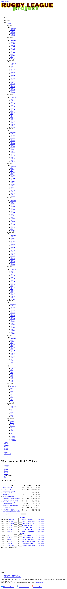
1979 (11, 297)
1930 (11, 133)
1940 (11, 168)
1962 (11, 242)
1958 (11, 226)
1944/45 (12, 181)
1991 (11, 343)
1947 (11, 188)
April (11, 429)
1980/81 (12, 307)
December (13, 440)
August (12, 434)
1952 (11, 208)
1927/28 (12, 121)
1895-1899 (10, 25)
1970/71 (12, 272)
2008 (11, 380)
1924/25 (12, 112)
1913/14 (12, 75)
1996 (11, 357)
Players (6, 446)
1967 (11, 257)
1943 (11, 177)
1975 (11, 286)
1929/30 (12, 127)
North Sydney (32, 541)
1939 (11, 160)
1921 (11, 102)
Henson (30, 529)
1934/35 (12, 147)
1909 (11, 57)
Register (7, 1)
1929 (11, 125)
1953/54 (12, 212)
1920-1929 (10, 94)
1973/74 (12, 281)
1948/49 (12, 193)
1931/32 (12, 138)
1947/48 (12, 190)
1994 (11, 352)
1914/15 (12, 78)
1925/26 (12, 115)
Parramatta (25, 527)
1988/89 (12, 330)
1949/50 (12, 196)
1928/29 (12, 124)
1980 (11, 305)
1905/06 (12, 49)
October (12, 437)
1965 (11, 251)
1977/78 (12, 293)
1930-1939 (10, 129)
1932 (11, 139)
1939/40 (12, 161)
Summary (6, 465)
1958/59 (12, 227)
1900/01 (12, 42)
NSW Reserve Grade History (11, 575)
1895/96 (12, 30)
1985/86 (12, 322)
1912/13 (12, 72)
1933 (11, 142)
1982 (11, 311)
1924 (11, 111)
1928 (11, 122)
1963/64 (12, 247)
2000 (11, 368)
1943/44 (12, 178)
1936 (11, 151)
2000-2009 (10, 364)
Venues (6, 452)
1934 (11, 145)
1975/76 (12, 287)
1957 (11, 223)
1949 (11, 194)
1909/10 (12, 58)
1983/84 (12, 316)
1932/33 (12, 141)
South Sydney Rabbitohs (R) (10, 500)
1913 (11, 73)
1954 (11, 214)
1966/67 (12, 256)
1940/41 (12, 169)
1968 (11, 260)
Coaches (6, 448)
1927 (11, 120)
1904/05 (12, 48)
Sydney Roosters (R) (8, 496)
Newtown (10, 529)
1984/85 (12, 319)
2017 (11, 398)
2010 (11, 388)
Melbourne (11, 519)
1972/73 (12, 278)
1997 (11, 359)
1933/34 (12, 144)
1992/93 (12, 347)
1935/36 (12, 150)
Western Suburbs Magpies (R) (10, 502)
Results (6, 443)
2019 (11, 401)
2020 (11, 407)
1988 (11, 329)
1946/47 (12, 187)
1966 (11, 254)
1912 (11, 70)
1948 (11, 191)
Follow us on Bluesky (8, 587)
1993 (11, 349)
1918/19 (12, 90)
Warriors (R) (6, 494)
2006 (11, 377)
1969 (11, 263)
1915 (11, 79)
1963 (11, 245)
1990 (11, 340)
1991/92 (12, 344)
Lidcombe (31, 539)
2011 (11, 389)
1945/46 (12, 184)
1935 (11, 148)
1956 (11, 220)
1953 (11, 211)
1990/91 (12, 341)
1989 (11, 332)
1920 (11, 99)
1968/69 (12, 262)
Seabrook (30, 519)
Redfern (30, 525)
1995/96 (12, 356)
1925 (11, 114)
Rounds (6, 472)
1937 (11, 154)
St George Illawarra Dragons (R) (11, 505)
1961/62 (12, 241)
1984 (11, 317)
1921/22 (12, 103)
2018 (11, 400)
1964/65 (12, 250)
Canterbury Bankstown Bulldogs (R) (12, 498)
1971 (11, 274)
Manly (23, 521)
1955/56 (12, 218)
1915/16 (12, 81)
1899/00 (12, 36)
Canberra (10, 527)
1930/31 (12, 135)
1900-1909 (10, 37)
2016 (11, 397)
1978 (11, 295)
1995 (11, 354)
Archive (6, 20)
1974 (11, 283)
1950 (11, 202)
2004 (11, 374)
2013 (11, 392)
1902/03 (12, 45)
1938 (11, 157)
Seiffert (30, 527)
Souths (10, 525)
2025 (11, 415)
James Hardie (31, 545)
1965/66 (12, 253)
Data (5, 477)
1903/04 (12, 46)
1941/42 (12, 172)
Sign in (2, 1)
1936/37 (12, 152)
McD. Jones (31, 521)
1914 (11, 76)
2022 (11, 410)
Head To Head (41, 519)
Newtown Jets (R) (7, 493)
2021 (11, 409)
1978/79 (12, 296)
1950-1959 (10, 197)
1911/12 (12, 69)
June (11, 431)
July (11, 433)
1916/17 (12, 84)
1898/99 (12, 34)
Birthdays (9, 418)
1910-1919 (10, 60)
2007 (11, 379)
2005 (11, 376)
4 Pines (30, 535)
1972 (11, 277)
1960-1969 (10, 232)
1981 (11, 308)
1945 (11, 182)
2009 (11, 381)
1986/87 (12, 324)
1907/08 (12, 52)
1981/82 (12, 310)
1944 (11, 179)
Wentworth (31, 531)
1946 (11, 185)
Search (2, 457)
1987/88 (12, 327)
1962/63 (12, 244)
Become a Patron (37, 587)
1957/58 (12, 224)
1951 (11, 205)
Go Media (31, 543)
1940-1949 (10, 163)
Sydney (10, 531)
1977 (11, 292)
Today (12, 423)
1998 (11, 360)
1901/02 (12, 43)
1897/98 (12, 33)
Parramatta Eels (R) (8, 507)
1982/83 (12, 313)
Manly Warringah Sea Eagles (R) (11, 511)
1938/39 (12, 158)
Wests (23, 531)
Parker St (30, 537)
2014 (11, 394)
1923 (11, 108)
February (12, 426)
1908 (11, 54)
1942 (11, 174)
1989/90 (12, 333)
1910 (11, 64)
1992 (11, 346)
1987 (11, 326)
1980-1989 (10, 301)
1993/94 (12, 350)
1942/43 (12, 175)
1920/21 (12, 100)
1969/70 (12, 265)
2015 (11, 395)
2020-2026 (10, 403)
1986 (11, 323)
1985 (11, 320)
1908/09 (12, 55)
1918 (11, 88)
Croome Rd (31, 523)
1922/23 (12, 106)
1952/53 (12, 209)
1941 (11, 171)
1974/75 (12, 284)
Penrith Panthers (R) (8, 489)
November (13, 439)
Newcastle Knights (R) (9, 491)
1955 (11, 217)
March (12, 427)
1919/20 (12, 93)
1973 (11, 280)
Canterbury (25, 523)
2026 (11, 416)
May (11, 430)
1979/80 (12, 299)
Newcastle (10, 521)
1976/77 (12, 290)
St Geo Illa (11, 523)
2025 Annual (7, 454)
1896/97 (12, 31)
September (13, 436)
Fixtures (6, 442)
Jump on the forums (24, 587)
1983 (11, 314)
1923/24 (12, 109)
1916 (11, 82)
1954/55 (12, 215)
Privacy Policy (39, 582)
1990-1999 (10, 335)
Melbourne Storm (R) (8, 509)
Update (23, 514)
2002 (11, 371)
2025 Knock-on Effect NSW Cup (12, 577)
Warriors (24, 525)
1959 (11, 229)
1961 (11, 239)
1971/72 (12, 275)
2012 (11, 391)
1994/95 (12, 353)
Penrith (24, 519)
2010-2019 (10, 383)
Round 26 (22, 533)
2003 (11, 373)
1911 (11, 67)
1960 (11, 236)
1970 (11, 271)
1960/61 (12, 238)
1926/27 (12, 118)
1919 (11, 91)
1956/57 (12, 221)
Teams (5, 451)
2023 (11, 412)
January (12, 424)
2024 (11, 413)
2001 (11, 370)
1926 (11, 117)
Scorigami (6, 445)
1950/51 (12, 204)
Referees (6, 449)
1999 (11, 362)
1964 (11, 248)
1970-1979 (10, 266)
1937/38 (12, 155)
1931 (11, 136)
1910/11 (12, 66)
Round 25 (22, 517)
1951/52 (12, 207)
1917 (11, 85)
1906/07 (12, 51)
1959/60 (12, 230)
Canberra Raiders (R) (8, 503)
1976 (11, 289)
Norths (24, 529)
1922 (11, 105)
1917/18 (12, 87)
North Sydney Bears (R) (9, 487)
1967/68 (12, 259)
